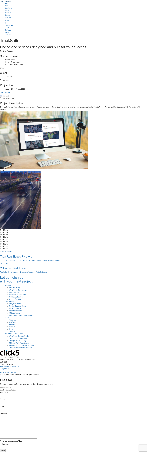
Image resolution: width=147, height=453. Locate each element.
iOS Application (14, 313)
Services (8, 285)
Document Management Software (21, 315)
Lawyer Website (15, 304)
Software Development (17, 294)
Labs (11, 329)
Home (7, 3)
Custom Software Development (20, 347)
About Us (12, 320)
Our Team (13, 322)
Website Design (15, 287)
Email (2, 406)
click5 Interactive (6, 1)
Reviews (8, 13)
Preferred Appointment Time (11, 441)
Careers (12, 327)
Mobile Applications (16, 297)
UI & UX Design (14, 292)
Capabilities (9, 8)
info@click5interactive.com (9, 366)
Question (3, 413)
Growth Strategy (15, 299)
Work (6, 6)
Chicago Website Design (18, 340)
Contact (7, 15)
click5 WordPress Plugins (18, 338)
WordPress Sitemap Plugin (19, 336)
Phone (2, 399)
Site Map (14, 372)
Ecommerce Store (15, 310)
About (7, 10)
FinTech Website (15, 308)
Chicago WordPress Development (21, 345)
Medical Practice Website (18, 306)
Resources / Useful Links (14, 333)
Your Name (4, 392)
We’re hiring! (4, 372)
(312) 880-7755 (5, 369)
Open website (6, 92)
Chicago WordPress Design (19, 343)
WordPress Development (18, 290)
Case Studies (9, 301)
